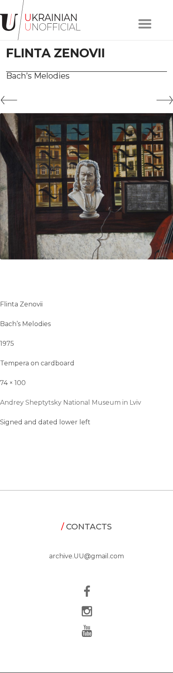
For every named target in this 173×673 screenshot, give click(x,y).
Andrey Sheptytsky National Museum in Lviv (70, 402)
